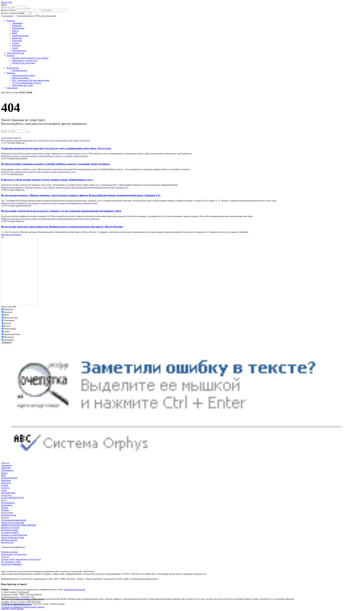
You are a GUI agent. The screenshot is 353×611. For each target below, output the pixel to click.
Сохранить (6, 342)
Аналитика (6, 495)
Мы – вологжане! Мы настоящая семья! (30, 80)
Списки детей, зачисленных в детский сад (21, 559)
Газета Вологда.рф (15, 53)
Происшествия (19, 50)
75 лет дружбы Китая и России (26, 83)
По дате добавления (46, 16)
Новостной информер (11, 564)
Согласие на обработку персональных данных (23, 607)
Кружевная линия (9, 530)
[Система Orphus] (176, 460)
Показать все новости (11, 234)
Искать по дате (8, 10)
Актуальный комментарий (13, 520)
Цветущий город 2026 (22, 85)
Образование (18, 28)
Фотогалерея (13, 68)
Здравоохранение (20, 35)
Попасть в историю (10, 527)
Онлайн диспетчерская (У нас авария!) (30, 58)
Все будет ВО (7, 542)
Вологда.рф (6, 2)
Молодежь (17, 38)
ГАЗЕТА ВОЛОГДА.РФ (12, 497)
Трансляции (12, 88)
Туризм (15, 43)
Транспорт (17, 40)
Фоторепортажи (19, 70)
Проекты (11, 73)
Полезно (11, 55)
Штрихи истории (20, 78)
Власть (15, 30)
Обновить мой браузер (74, 589)
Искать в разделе (9, 13)
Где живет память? (10, 532)
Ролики (4, 507)
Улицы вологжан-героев (23, 75)
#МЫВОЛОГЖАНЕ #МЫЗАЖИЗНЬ (18, 525)
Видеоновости (8, 502)
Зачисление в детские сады (25, 60)
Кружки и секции (9, 552)
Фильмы (5, 510)
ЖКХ (14, 33)
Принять (5, 608)
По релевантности (25, 16)
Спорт (15, 48)
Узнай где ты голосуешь (23, 63)
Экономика (17, 23)
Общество (17, 25)
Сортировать (7, 16)
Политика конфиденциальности (16, 604)
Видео (4, 500)
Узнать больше (17, 608)
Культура (16, 45)
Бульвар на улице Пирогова (14, 535)
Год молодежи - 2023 (11, 562)
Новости (11, 20)
